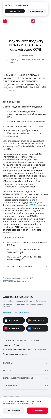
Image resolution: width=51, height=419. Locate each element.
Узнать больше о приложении (16, 312)
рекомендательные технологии (18, 403)
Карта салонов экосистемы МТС (17, 349)
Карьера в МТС (41, 349)
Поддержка (22, 340)
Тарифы (13, 59)
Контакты (35, 340)
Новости (6, 345)
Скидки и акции (26, 59)
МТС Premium (35, 205)
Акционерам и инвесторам (15, 354)
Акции (16, 345)
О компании (8, 340)
